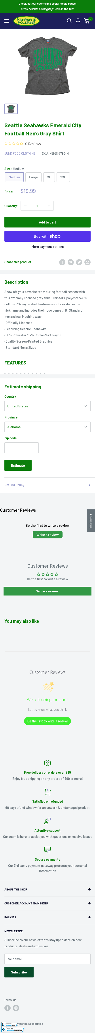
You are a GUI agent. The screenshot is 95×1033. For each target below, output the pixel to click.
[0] (87, 20)
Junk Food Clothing (20, 153)
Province (10, 417)
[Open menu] (6, 21)
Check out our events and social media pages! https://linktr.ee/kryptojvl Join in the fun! (47, 6)
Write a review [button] (47, 591)
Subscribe (19, 972)
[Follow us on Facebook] (7, 1008)
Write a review (47, 534)
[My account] (78, 20)
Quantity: (11, 206)
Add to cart (47, 222)
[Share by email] (87, 261)
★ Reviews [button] (91, 520)
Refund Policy (14, 485)
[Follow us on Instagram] (16, 1008)
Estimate (18, 465)
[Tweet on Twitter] (79, 261)
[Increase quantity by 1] (48, 205)
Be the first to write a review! (47, 721)
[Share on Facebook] (62, 261)
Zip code (10, 438)
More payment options (48, 247)
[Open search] (69, 20)
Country (10, 396)
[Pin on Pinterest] (71, 261)
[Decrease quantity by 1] (25, 205)
